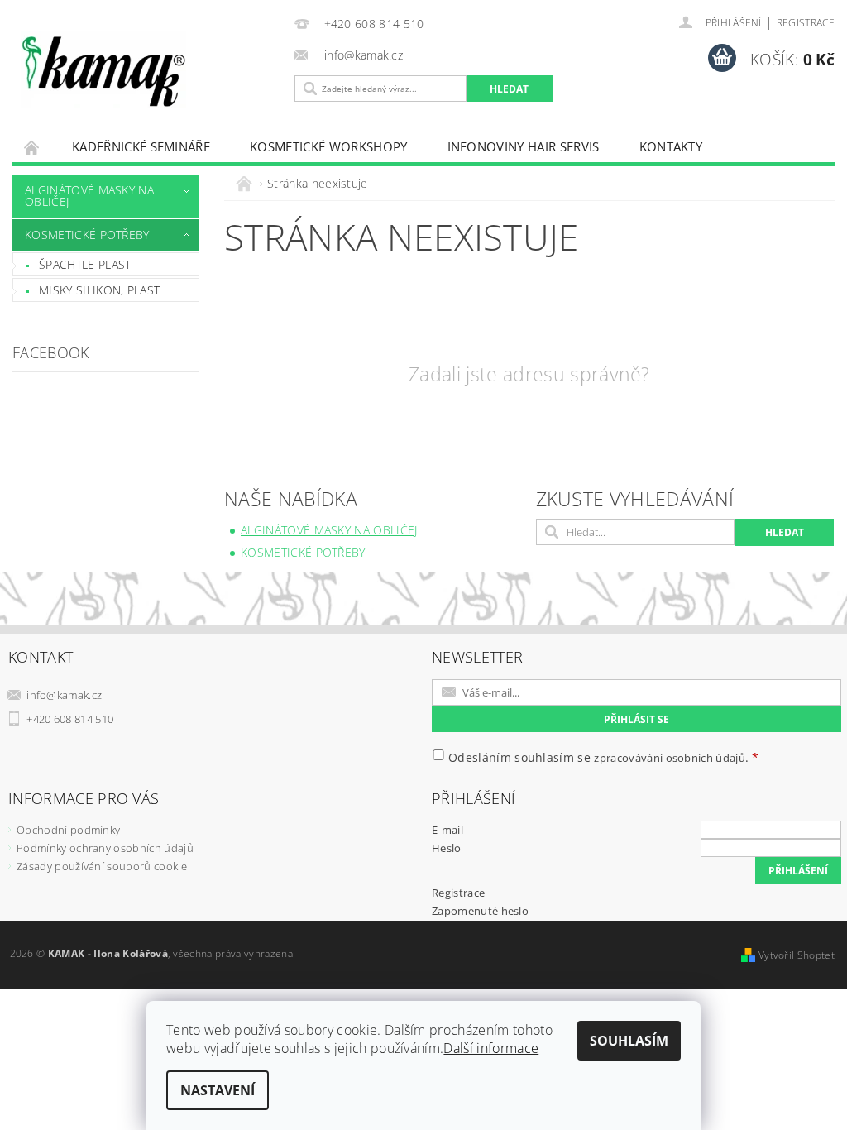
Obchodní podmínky (68, 829)
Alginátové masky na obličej (89, 195)
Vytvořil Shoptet (796, 955)
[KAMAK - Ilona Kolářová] (149, 69)
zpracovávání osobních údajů (669, 757)
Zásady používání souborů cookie (102, 866)
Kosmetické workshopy (328, 146)
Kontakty (671, 146)
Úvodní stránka (32, 146)
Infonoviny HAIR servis (523, 146)
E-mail (447, 829)
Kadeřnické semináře (141, 146)
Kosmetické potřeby (87, 234)
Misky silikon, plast (99, 290)
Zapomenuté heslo (480, 910)
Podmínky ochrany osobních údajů (105, 847)
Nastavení (217, 1090)
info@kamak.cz (64, 694)
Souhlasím (629, 1041)
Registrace (806, 23)
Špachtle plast (85, 264)
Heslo (447, 847)
